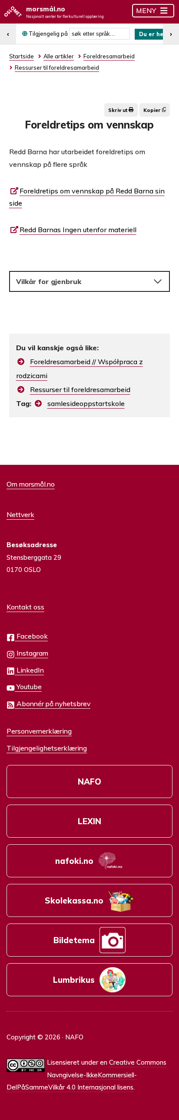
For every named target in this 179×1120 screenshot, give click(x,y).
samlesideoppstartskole (86, 403)
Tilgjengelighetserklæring (47, 748)
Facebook (31, 636)
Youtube (28, 686)
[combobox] (99, 34)
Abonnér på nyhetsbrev (52, 703)
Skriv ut (118, 110)
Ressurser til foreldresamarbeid (80, 389)
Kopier (152, 110)
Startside (21, 56)
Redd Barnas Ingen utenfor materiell (78, 229)
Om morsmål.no (31, 484)
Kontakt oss (25, 606)
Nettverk (20, 514)
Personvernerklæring (39, 731)
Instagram (31, 653)
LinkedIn (29, 670)
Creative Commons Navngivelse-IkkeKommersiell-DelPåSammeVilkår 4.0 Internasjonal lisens (86, 1074)
